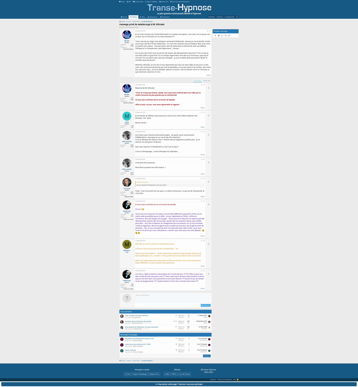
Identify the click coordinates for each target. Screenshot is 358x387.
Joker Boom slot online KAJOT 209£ (138, 344)
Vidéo (123, 2)
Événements (166, 17)
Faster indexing (130, 350)
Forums (134, 17)
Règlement (213, 379)
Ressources (153, 17)
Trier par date (197, 80)
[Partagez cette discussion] (207, 31)
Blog (143, 17)
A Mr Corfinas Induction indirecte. (137, 315)
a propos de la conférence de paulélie (138, 321)
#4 (204, 131)
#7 (204, 201)
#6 (204, 178)
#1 (210, 31)
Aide (234, 379)
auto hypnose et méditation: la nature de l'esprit (141, 327)
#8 (204, 240)
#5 (204, 159)
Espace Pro (164, 2)
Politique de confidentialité (224, 379)
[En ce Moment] (237, 17)
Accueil (124, 17)
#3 (204, 112)
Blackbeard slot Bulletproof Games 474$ (139, 339)
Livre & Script (139, 2)
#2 (204, 84)
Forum (127, 374)
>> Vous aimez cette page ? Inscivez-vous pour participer (179, 384)
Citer (209, 75)
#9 (204, 270)
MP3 (129, 2)
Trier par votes (207, 80)
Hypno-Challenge (152, 2)
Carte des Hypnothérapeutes (180, 2)
